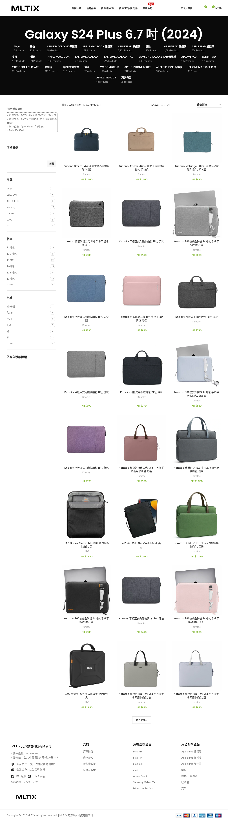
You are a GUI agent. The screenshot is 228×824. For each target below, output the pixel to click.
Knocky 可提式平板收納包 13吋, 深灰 (196, 317)
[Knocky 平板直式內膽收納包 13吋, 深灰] (142, 590)
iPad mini (138, 763)
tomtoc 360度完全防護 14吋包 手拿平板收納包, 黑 (86, 620)
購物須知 (88, 757)
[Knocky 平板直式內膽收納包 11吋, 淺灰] (86, 364)
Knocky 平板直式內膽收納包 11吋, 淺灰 (86, 392)
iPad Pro (138, 751)
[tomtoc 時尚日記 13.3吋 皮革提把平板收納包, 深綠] (197, 515)
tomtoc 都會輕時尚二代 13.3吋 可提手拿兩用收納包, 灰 (141, 695)
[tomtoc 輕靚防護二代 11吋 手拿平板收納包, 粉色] (142, 289)
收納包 (185, 782)
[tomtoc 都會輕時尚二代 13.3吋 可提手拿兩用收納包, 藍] (197, 666)
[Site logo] (26, 7)
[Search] (197, 8)
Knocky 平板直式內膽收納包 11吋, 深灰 (141, 241)
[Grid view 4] (189, 105)
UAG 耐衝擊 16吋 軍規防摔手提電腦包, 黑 (86, 695)
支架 (183, 788)
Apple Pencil (140, 776)
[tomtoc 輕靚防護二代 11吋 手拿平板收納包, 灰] (86, 213)
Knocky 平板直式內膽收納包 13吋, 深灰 (141, 618)
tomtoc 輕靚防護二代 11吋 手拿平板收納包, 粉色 (141, 318)
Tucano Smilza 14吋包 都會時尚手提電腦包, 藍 (86, 168)
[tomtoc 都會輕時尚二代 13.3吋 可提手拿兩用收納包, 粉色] (142, 440)
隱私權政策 (89, 763)
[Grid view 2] (178, 105)
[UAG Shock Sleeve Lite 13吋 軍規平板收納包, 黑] (86, 515)
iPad (135, 769)
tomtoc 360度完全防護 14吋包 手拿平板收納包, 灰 (196, 243)
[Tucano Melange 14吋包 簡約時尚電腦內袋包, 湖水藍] (197, 138)
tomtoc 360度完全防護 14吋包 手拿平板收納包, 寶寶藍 (196, 394)
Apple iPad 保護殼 (191, 751)
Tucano (86, 174)
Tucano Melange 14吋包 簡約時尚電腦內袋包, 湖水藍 (197, 168)
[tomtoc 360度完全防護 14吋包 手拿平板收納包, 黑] (86, 590)
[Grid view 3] (183, 105)
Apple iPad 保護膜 (191, 757)
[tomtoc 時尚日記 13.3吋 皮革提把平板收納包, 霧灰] (197, 440)
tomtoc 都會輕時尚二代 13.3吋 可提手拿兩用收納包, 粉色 (141, 469)
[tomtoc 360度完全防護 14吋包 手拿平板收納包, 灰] (197, 213)
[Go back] (20, 34)
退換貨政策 (89, 769)
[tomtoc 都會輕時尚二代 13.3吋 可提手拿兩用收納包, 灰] (142, 666)
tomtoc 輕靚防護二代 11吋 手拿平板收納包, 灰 (86, 243)
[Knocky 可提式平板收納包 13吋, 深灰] (197, 289)
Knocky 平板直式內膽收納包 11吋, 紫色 (86, 468)
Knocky (142, 246)
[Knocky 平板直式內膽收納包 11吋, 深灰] (142, 213)
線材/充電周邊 (189, 776)
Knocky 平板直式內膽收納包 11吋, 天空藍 (86, 318)
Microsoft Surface (143, 788)
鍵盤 (183, 769)
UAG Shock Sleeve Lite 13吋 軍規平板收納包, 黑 (86, 545)
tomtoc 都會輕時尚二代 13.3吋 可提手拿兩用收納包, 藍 (196, 695)
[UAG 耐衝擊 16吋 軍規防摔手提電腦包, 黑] (86, 666)
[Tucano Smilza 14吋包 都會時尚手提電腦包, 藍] (86, 138)
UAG (86, 551)
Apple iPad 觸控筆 (191, 763)
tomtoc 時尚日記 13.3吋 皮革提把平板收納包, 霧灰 (196, 469)
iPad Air (137, 757)
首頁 (64, 104)
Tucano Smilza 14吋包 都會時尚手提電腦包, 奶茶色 (142, 168)
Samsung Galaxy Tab (144, 782)
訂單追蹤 (88, 751)
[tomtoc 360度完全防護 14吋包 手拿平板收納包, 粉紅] (197, 590)
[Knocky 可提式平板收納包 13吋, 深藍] (142, 364)
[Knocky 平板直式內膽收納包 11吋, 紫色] (86, 440)
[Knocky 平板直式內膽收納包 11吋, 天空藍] (86, 289)
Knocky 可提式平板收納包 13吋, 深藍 (141, 392)
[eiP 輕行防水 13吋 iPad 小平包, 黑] (142, 515)
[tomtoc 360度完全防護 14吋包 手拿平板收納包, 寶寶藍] (197, 364)
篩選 (51, 163)
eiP (141, 547)
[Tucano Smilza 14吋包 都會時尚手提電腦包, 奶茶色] (142, 138)
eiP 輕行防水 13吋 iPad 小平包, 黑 (141, 543)
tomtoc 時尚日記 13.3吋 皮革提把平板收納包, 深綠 (196, 545)
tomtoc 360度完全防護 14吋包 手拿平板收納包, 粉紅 (196, 620)
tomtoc (86, 249)
